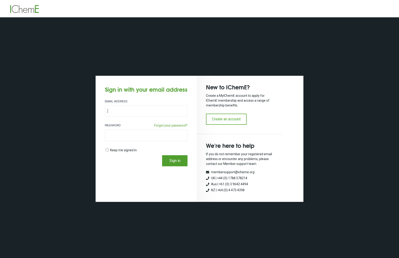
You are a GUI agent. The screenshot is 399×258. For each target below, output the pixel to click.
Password (113, 125)
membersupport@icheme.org (232, 172)
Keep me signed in (123, 150)
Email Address (116, 101)
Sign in (174, 160)
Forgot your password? (170, 125)
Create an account (226, 119)
